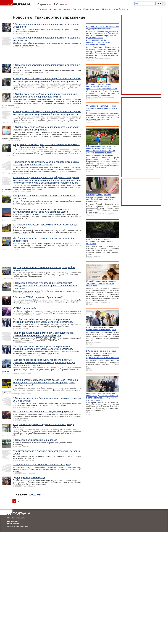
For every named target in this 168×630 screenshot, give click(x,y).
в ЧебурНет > (121, 9)
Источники (64, 9)
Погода (77, 9)
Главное (42, 9)
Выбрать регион (13, 523)
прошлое (34, 494)
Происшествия (91, 9)
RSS (26, 526)
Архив (52, 9)
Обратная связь (13, 521)
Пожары (106, 9)
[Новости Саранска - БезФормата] (16, 3)
